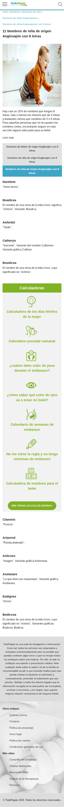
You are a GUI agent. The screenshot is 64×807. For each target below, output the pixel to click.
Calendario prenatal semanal (32, 341)
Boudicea (9, 263)
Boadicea (9, 200)
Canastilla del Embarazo (23, 759)
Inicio (5, 12)
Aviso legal (15, 734)
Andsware (10, 574)
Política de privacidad (21, 727)
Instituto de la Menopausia (23, 778)
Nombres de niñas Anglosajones (20, 18)
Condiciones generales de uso (26, 746)
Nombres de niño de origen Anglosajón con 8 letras (32, 159)
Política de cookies (19, 740)
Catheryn (9, 240)
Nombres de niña (31, 12)
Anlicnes (9, 556)
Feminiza (14, 785)
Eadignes (9, 596)
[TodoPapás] (18, 5)
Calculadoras (32, 288)
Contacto (14, 721)
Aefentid (9, 222)
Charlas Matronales (20, 766)
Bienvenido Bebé (18, 772)
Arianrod (9, 537)
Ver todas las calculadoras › (32, 505)
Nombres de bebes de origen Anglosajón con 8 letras (32, 148)
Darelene (9, 182)
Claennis (9, 519)
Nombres (15, 12)
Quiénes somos (18, 715)
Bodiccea (9, 614)
